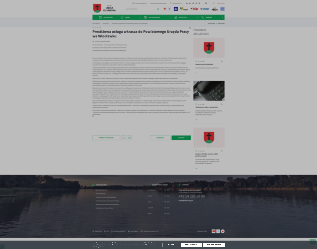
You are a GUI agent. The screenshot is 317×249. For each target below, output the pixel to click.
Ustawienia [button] (170, 245)
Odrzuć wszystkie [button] (191, 245)
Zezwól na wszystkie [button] (214, 245)
